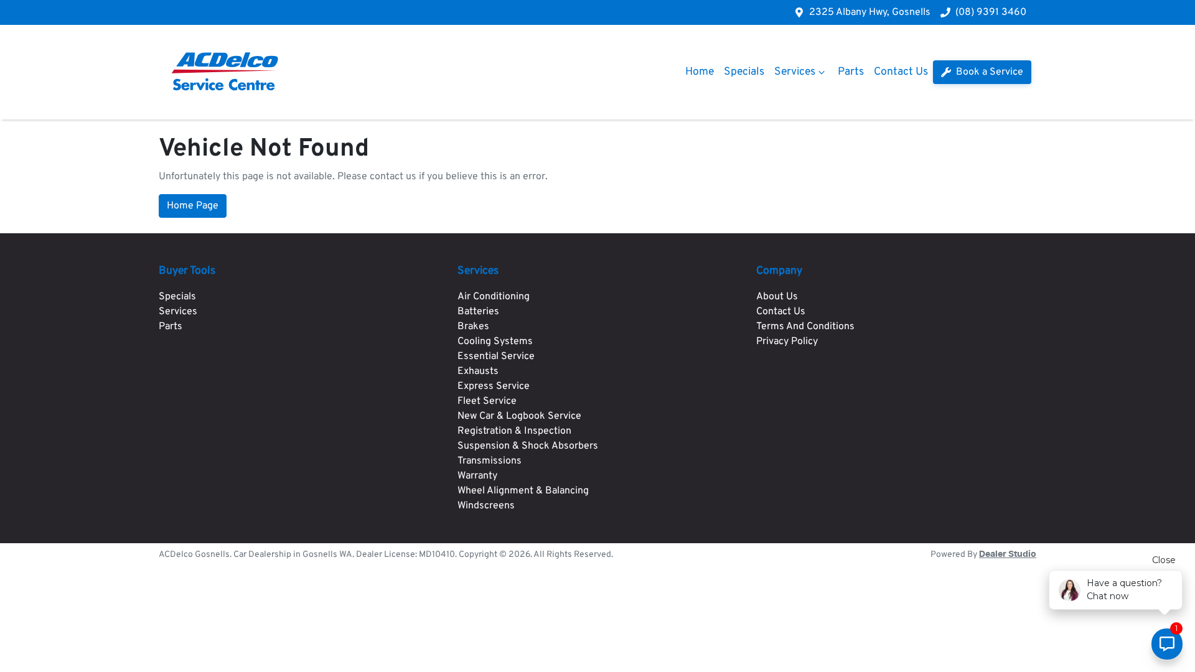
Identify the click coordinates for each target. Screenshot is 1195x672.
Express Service (493, 386)
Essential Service (496, 356)
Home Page (192, 206)
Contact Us (901, 72)
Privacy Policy (787, 341)
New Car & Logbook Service (519, 416)
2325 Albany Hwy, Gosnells (869, 12)
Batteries (478, 312)
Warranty (477, 476)
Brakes (473, 326)
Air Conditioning (493, 297)
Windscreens (486, 506)
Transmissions (489, 461)
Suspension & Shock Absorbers (527, 446)
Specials (744, 72)
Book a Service (988, 72)
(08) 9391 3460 (990, 12)
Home (699, 72)
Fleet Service (487, 401)
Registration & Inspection (514, 431)
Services (794, 72)
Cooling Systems (495, 341)
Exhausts (478, 371)
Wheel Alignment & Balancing (523, 491)
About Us (777, 297)
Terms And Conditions (805, 326)
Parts (851, 72)
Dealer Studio (1007, 554)
